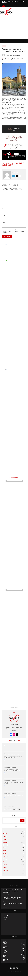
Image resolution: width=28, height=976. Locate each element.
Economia (5, 845)
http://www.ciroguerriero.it (14, 477)
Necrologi (5, 856)
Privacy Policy (6, 915)
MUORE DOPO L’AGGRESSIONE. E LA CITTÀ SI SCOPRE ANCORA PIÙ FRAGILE (13, 770)
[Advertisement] (14, 27)
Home (3, 58)
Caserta (5, 836)
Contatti (4, 919)
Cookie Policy (6, 917)
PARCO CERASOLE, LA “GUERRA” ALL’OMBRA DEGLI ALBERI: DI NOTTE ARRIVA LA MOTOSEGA (13, 756)
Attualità (5, 833)
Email (3, 215)
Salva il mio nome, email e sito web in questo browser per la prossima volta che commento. (13, 231)
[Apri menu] (2, 41)
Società (5, 867)
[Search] (22, 820)
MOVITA (5, 853)
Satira (4, 861)
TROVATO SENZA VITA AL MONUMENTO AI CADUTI (14, 783)
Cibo (4, 839)
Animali (5, 831)
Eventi (4, 847)
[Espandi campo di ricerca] (24, 41)
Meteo (4, 850)
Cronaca (3, 45)
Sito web (4, 222)
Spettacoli (5, 870)
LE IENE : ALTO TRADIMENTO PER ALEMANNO (20, 164)
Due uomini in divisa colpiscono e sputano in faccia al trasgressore (8, 164)
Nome (4, 208)
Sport (4, 873)
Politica (5, 859)
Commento (5, 192)
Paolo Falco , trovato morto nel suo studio (13, 795)
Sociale (5, 864)
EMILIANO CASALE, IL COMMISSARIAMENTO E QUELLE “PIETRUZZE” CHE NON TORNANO (12, 808)
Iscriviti (3, 5)
